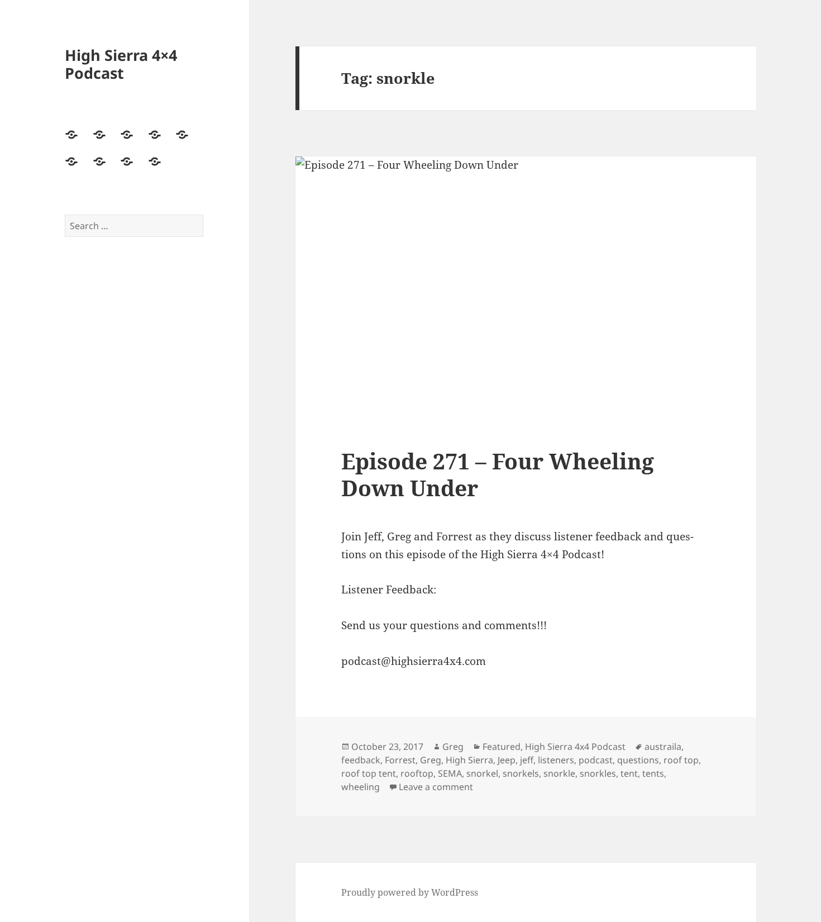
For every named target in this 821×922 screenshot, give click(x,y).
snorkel (482, 773)
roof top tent (368, 773)
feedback (360, 760)
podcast (596, 760)
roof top (681, 760)
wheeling (360, 787)
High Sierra (469, 760)
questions (638, 760)
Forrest (400, 760)
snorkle (559, 773)
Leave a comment (436, 787)
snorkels (521, 773)
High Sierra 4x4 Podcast (575, 746)
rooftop (416, 773)
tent (629, 773)
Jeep (506, 760)
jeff (526, 760)
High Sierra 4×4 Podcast (121, 64)
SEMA (450, 773)
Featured (502, 746)
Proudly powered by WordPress (409, 892)
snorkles (598, 773)
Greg (453, 746)
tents (653, 773)
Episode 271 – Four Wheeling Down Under (497, 474)
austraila (663, 746)
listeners (556, 760)
